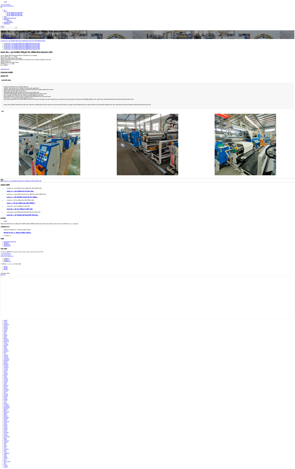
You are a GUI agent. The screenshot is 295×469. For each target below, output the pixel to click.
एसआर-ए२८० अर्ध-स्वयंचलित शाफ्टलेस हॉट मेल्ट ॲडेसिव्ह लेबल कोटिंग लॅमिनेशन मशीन (23, 181)
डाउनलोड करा (7, 23)
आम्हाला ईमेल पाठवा (5, 69)
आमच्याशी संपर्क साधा (8, 22)
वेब (1, 7)
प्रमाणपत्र (9, 21)
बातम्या (5, 16)
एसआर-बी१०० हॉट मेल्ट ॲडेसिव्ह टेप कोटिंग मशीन (20, 209)
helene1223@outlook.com (7, 256)
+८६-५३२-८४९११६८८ (6, 254)
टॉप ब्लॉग (6, 268)
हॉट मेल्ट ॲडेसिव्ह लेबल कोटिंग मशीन (15, 12)
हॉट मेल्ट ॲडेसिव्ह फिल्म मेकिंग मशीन (15, 15)
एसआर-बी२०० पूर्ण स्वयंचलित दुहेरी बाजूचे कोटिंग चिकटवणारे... (23, 215)
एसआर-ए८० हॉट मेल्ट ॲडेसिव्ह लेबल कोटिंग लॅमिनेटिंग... (21, 203)
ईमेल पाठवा (3, 274)
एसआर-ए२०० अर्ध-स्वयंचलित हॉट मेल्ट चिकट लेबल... (20, 191)
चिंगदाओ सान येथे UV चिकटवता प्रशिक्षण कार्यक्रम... (18, 233)
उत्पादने (5, 11)
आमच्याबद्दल (6, 19)
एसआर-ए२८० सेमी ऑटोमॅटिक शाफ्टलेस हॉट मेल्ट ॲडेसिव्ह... (22, 197)
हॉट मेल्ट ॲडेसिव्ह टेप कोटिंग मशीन (14, 14)
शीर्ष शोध (5, 269)
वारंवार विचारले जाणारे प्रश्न (10, 18)
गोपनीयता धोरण (7, 245)
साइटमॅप (5, 266)
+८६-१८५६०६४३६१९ (6, 253)
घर (4, 10)
